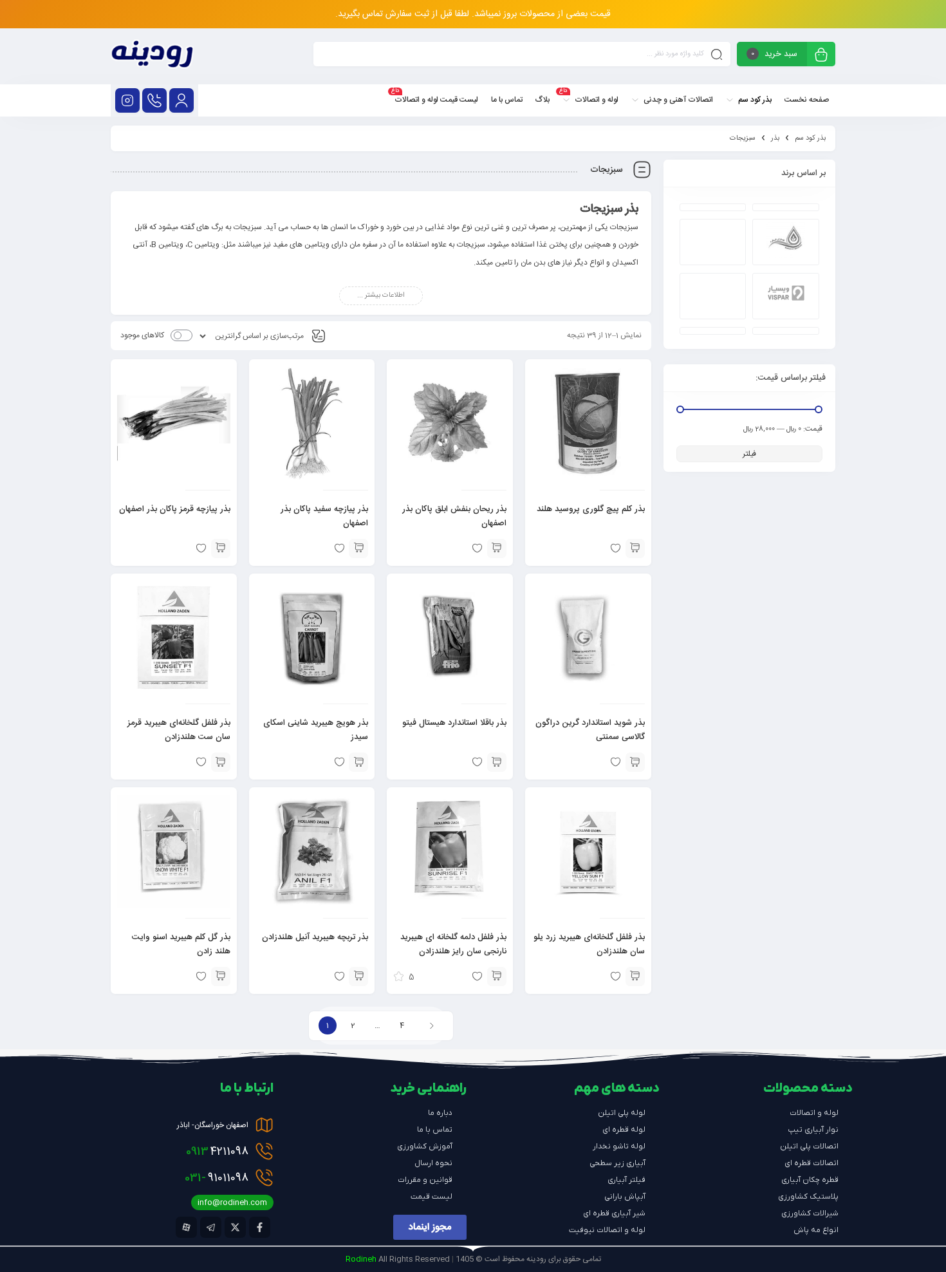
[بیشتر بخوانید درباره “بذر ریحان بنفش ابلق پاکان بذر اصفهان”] (496, 548)
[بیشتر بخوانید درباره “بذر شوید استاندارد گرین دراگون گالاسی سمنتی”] (635, 762)
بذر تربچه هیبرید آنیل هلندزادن (315, 937)
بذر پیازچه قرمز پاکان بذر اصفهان (174, 509)
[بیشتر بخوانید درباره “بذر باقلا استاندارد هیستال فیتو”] (496, 762)
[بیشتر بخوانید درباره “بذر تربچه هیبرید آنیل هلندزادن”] (358, 976)
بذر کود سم (810, 138)
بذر (775, 138)
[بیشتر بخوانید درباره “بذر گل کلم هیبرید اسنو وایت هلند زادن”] (220, 976)
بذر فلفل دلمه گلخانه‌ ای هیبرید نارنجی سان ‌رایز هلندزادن (453, 944)
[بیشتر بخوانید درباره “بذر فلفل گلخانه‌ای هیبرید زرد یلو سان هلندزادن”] (635, 976)
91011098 (216, 1178)
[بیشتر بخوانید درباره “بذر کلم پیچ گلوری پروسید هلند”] (635, 548)
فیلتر (749, 453)
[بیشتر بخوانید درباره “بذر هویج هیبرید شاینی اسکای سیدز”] (358, 762)
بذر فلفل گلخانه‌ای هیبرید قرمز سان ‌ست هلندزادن (178, 730)
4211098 (217, 1152)
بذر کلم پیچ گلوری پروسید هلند (591, 509)
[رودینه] (152, 56)
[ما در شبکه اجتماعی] (127, 100)
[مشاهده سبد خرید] (821, 55)
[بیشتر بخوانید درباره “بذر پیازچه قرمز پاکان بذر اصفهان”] (220, 548)
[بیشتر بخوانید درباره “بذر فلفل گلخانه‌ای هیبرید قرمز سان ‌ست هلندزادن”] (220, 762)
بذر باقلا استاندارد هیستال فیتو (454, 723)
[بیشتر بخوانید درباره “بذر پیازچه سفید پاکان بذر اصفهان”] (358, 548)
